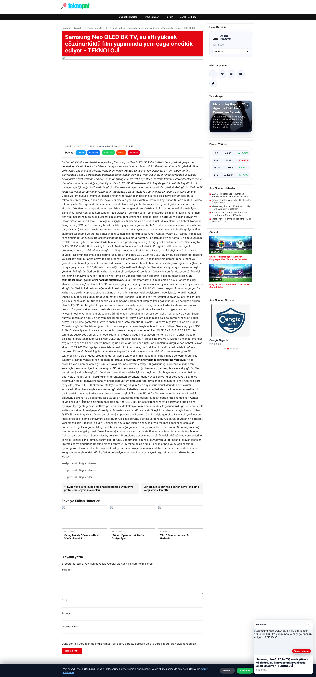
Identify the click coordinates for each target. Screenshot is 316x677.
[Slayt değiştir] (225, 349)
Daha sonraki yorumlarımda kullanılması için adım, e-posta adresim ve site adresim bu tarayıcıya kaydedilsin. (129, 643)
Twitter (81, 152)
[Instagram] (231, 74)
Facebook (93, 152)
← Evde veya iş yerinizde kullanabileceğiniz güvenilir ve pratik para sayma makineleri (98, 488)
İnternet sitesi (70, 626)
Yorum (67, 569)
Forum (169, 16)
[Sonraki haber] (247, 106)
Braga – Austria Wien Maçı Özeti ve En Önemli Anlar (231, 201)
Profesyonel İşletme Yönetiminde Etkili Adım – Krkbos (231, 220)
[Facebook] (213, 74)
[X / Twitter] (222, 74)
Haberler (66, 28)
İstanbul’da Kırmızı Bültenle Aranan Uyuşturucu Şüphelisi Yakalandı (229, 213)
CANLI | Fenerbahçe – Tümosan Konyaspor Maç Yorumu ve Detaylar (230, 195)
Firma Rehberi (151, 16)
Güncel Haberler (128, 16)
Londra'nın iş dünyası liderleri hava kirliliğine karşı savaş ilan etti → (171, 488)
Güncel (77, 28)
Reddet (227, 670)
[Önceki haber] (240, 106)
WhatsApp (108, 152)
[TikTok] (213, 83)
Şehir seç (218, 45)
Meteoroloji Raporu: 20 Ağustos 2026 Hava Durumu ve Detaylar (231, 207)
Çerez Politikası (188, 16)
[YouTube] (241, 74)
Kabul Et (245, 670)
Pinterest (134, 152)
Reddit (121, 152)
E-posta (68, 613)
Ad (64, 600)
